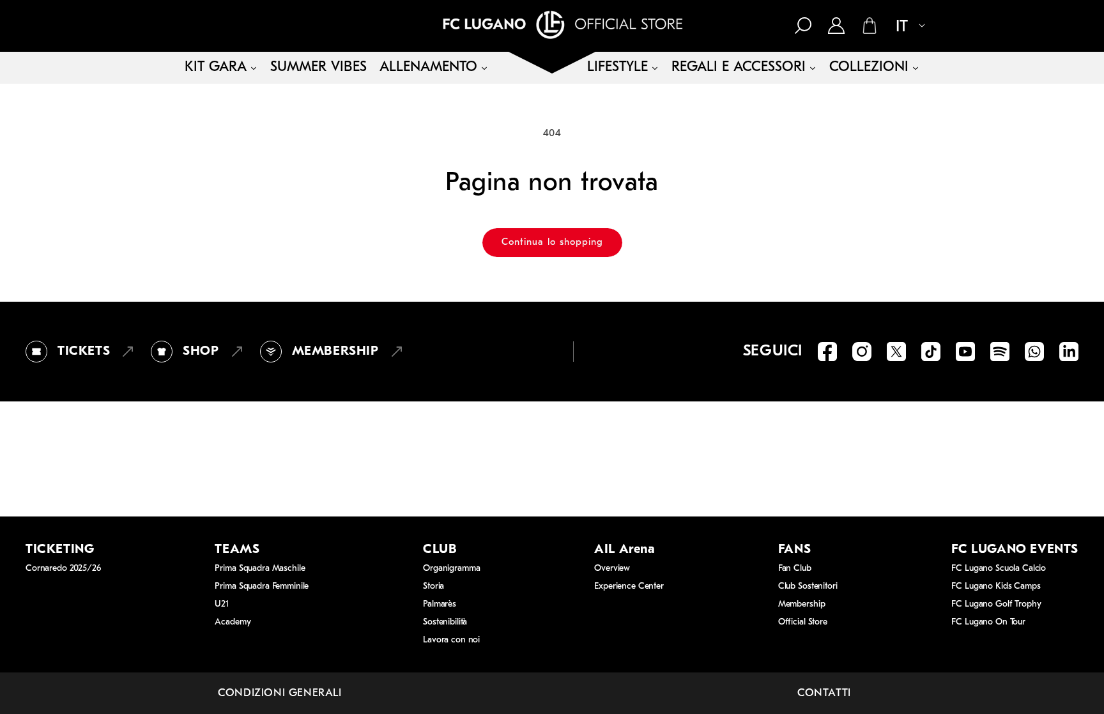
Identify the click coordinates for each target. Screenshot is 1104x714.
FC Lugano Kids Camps (995, 586)
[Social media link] (827, 351)
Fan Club (794, 568)
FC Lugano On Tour (988, 622)
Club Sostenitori (808, 586)
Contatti (824, 693)
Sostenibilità (445, 622)
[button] (803, 26)
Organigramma (451, 568)
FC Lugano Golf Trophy (996, 604)
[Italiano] (905, 27)
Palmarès (439, 604)
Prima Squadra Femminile (262, 586)
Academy (232, 622)
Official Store (802, 622)
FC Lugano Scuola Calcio (998, 568)
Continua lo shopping (552, 242)
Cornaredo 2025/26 (63, 568)
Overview (612, 568)
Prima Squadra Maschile (260, 568)
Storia (433, 586)
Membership (801, 604)
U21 (222, 604)
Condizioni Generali (279, 693)
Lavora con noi (451, 640)
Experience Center (629, 586)
